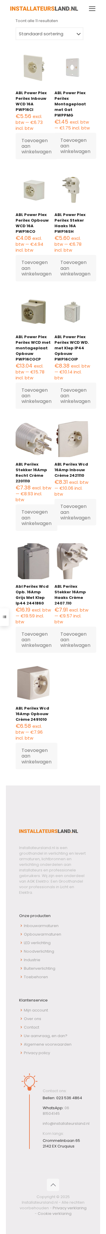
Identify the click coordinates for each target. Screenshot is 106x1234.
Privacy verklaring (70, 1208)
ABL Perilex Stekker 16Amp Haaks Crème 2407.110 (70, 595)
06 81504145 (56, 1110)
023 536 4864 (69, 1098)
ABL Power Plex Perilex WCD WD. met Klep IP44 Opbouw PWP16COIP (71, 348)
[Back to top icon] (53, 1185)
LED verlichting (37, 943)
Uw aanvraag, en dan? (45, 1036)
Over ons (32, 1019)
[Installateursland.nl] (44, 9)
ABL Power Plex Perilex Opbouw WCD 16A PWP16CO (32, 223)
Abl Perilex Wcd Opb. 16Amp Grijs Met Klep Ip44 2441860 (32, 595)
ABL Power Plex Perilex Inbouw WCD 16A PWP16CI (31, 101)
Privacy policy (37, 1053)
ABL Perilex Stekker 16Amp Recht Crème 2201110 (31, 472)
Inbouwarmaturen (41, 926)
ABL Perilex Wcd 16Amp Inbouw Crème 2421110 (71, 469)
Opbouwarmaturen (42, 934)
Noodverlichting (39, 951)
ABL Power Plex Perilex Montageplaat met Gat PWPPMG (70, 104)
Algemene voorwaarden (48, 1044)
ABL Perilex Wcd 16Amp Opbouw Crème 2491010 (32, 713)
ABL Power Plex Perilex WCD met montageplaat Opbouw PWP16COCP (33, 348)
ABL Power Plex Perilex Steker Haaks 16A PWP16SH (70, 223)
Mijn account (36, 1010)
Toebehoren (36, 977)
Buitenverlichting (39, 968)
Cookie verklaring (55, 1213)
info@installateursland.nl (66, 1123)
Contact (31, 1027)
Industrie (32, 960)
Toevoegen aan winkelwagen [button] (36, 146)
